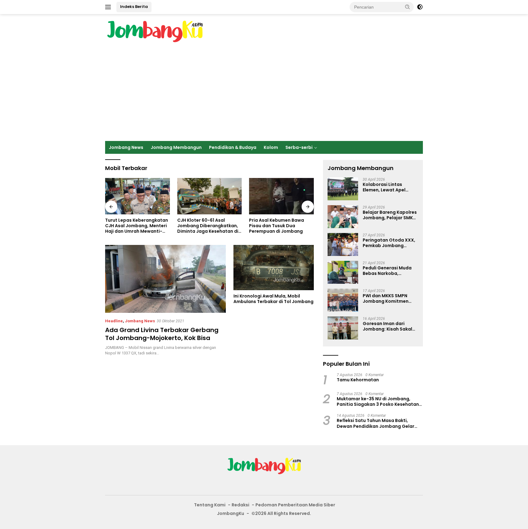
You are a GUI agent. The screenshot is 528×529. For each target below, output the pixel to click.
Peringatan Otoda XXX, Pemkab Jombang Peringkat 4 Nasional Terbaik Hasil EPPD (389, 242)
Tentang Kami (210, 505)
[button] (408, 7)
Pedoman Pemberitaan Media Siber (295, 505)
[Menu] (109, 7)
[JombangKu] (154, 31)
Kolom (271, 147)
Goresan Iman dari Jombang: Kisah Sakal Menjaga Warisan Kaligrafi (387, 326)
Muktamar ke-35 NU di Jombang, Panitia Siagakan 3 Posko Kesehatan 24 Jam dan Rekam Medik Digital (378, 401)
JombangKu (230, 513)
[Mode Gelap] (420, 7)
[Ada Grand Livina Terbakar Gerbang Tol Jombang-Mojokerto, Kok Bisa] (165, 279)
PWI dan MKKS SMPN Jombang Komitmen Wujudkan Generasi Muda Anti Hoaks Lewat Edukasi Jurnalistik (389, 298)
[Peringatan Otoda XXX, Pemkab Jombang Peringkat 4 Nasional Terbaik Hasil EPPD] (343, 244)
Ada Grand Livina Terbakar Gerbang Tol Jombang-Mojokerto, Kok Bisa (161, 334)
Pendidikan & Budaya (232, 147)
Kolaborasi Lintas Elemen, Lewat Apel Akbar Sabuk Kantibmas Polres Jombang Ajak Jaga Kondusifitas (390, 187)
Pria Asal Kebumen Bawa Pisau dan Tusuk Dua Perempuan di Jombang (276, 225)
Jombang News (126, 147)
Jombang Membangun (176, 147)
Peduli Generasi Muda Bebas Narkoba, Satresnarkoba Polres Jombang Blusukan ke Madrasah (387, 270)
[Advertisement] (264, 95)
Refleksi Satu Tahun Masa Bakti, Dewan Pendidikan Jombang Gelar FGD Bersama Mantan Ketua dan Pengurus (375, 423)
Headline (114, 321)
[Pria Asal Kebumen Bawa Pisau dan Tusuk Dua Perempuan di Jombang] (281, 196)
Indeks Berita (134, 6)
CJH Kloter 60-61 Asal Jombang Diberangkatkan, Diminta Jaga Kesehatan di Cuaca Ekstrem (207, 225)
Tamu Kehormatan (358, 380)
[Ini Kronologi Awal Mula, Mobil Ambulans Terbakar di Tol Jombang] (273, 267)
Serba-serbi (299, 147)
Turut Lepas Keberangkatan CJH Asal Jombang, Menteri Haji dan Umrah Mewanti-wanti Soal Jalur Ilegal (136, 225)
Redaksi (240, 505)
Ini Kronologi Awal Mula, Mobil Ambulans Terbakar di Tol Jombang (273, 298)
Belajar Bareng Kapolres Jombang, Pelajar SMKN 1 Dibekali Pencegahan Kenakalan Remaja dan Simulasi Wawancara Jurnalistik (390, 214)
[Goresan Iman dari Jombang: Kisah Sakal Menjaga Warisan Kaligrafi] (343, 327)
